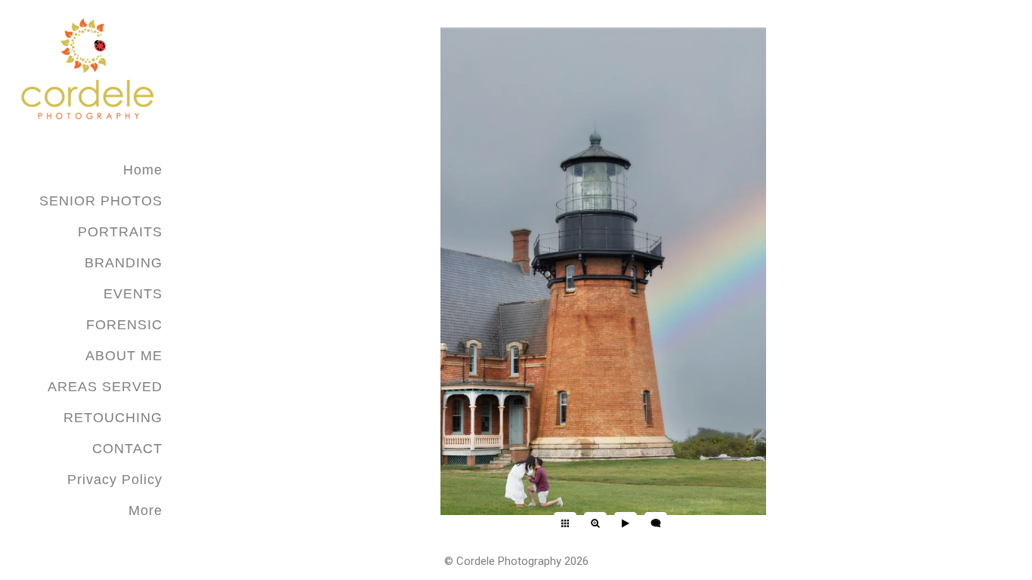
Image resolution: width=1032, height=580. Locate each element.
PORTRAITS (120, 231)
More (145, 510)
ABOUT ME (123, 355)
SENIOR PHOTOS (100, 200)
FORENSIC (124, 324)
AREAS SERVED (105, 386)
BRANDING (123, 262)
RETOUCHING (112, 417)
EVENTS (133, 293)
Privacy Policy (114, 479)
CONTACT (127, 448)
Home (142, 169)
